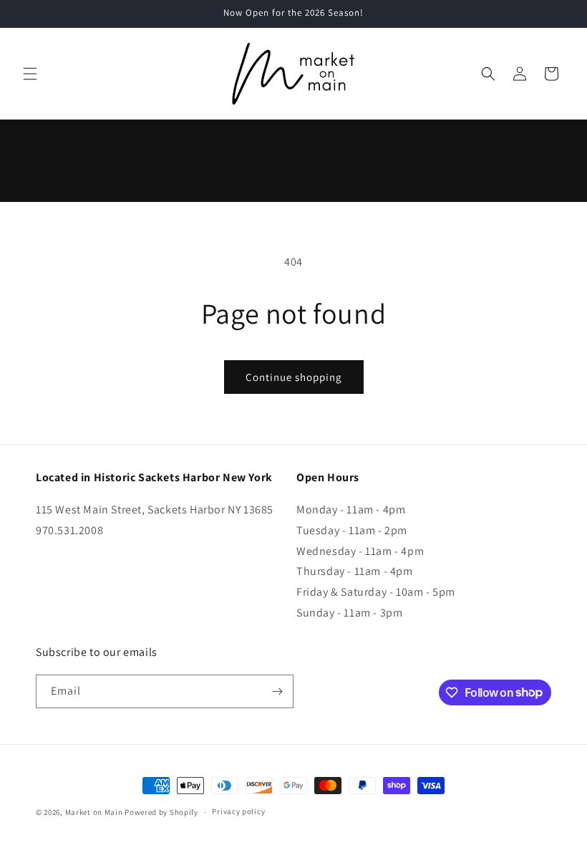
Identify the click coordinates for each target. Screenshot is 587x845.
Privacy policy (238, 811)
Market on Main (94, 812)
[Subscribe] (277, 691)
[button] (30, 74)
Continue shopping (294, 377)
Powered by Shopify (161, 812)
